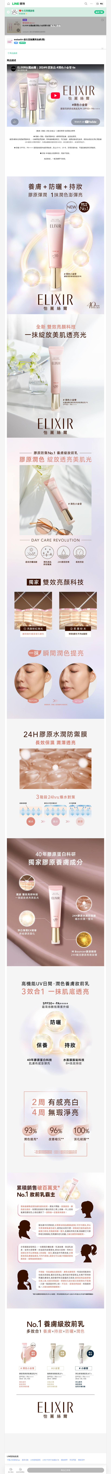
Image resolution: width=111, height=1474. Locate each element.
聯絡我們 (81, 1460)
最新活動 (25, 1460)
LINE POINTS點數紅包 (51, 1460)
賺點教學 (64, 1460)
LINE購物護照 (35, 1460)
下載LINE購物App (13, 1460)
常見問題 (73, 1460)
